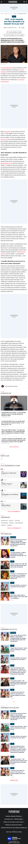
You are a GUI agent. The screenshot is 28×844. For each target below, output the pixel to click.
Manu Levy (11, 520)
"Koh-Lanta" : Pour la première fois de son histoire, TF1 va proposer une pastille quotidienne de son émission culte (18, 576)
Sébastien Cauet (4, 520)
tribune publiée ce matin (7, 163)
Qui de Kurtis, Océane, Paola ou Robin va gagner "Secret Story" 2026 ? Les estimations (18, 596)
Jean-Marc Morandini (6, 67)
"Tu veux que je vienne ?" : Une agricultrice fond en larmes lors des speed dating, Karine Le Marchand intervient (18, 683)
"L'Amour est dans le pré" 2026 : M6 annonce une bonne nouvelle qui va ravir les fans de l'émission (18, 565)
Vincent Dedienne (4, 522)
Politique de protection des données (13, 824)
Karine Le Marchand (19, 522)
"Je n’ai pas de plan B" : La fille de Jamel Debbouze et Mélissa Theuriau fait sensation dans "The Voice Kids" (18, 555)
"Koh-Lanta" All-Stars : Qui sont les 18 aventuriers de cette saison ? (18, 586)
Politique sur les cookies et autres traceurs (13, 822)
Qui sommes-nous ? (9, 819)
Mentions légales (18, 819)
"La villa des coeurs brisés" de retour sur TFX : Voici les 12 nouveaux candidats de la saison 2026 (17, 694)
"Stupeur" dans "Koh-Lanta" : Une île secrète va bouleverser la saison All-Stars (18, 649)
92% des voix (4, 139)
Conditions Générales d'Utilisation (13, 816)
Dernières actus (6, 13)
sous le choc (7, 131)
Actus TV (12, 13)
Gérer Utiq (8, 832)
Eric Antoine (3, 525)
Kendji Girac (9, 525)
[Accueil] (13, 2)
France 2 (4, 479)
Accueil (2, 13)
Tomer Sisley (17, 520)
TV (1, 459)
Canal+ (4, 501)
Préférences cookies (17, 832)
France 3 (4, 490)
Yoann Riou (12, 522)
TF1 (4, 469)
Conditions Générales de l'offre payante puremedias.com (14, 827)
